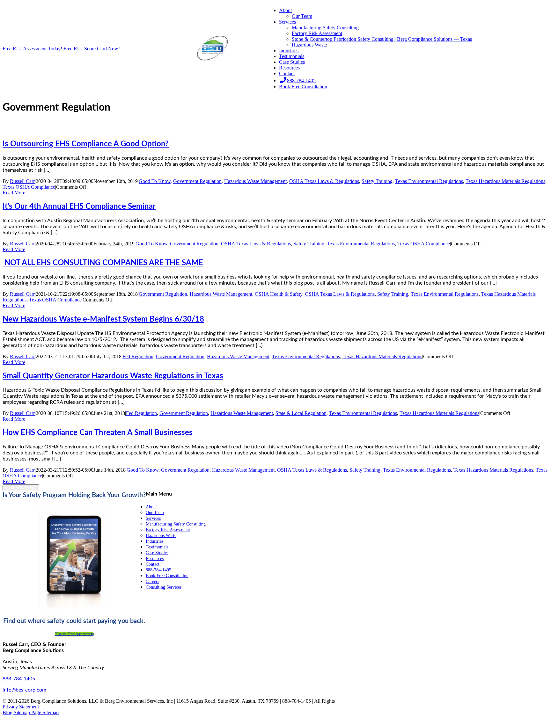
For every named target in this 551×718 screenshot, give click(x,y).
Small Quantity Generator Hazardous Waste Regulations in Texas (113, 376)
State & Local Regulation (301, 413)
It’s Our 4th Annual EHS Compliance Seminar (79, 206)
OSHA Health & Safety (278, 294)
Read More (14, 192)
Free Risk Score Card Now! (91, 48)
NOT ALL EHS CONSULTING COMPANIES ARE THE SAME (103, 263)
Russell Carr (22, 181)
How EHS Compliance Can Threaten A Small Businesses (98, 433)
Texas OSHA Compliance (29, 187)
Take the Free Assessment (74, 634)
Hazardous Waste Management (255, 181)
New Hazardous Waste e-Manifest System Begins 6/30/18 (103, 319)
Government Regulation (197, 181)
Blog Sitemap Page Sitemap (31, 712)
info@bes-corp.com (24, 690)
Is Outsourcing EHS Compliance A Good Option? (86, 144)
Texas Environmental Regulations (429, 181)
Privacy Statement (21, 706)
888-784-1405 (19, 678)
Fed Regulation (137, 356)
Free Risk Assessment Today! (32, 48)
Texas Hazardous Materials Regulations (505, 181)
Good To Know (155, 181)
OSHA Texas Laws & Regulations (324, 181)
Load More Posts (21, 487)
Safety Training (377, 181)
